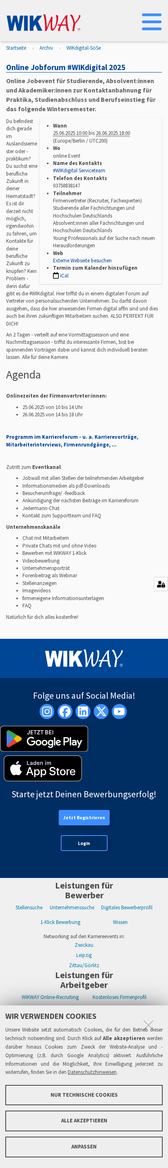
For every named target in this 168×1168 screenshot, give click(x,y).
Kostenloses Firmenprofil (119, 997)
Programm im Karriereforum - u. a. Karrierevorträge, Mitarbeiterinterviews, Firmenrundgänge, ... (72, 440)
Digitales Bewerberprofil (127, 907)
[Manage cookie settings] (161, 584)
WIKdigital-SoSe (83, 47)
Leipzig (84, 955)
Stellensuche (28, 907)
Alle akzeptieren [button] (84, 1120)
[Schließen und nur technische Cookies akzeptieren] (148, 1025)
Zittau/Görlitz (84, 965)
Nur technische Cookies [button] (84, 1094)
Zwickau (84, 944)
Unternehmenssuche (72, 907)
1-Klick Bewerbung (60, 922)
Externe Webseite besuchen (82, 260)
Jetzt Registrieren (84, 817)
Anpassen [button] (84, 1146)
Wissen (120, 922)
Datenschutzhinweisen (92, 1072)
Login (84, 843)
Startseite (16, 47)
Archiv (46, 47)
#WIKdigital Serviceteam (79, 170)
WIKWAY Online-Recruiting (50, 997)
